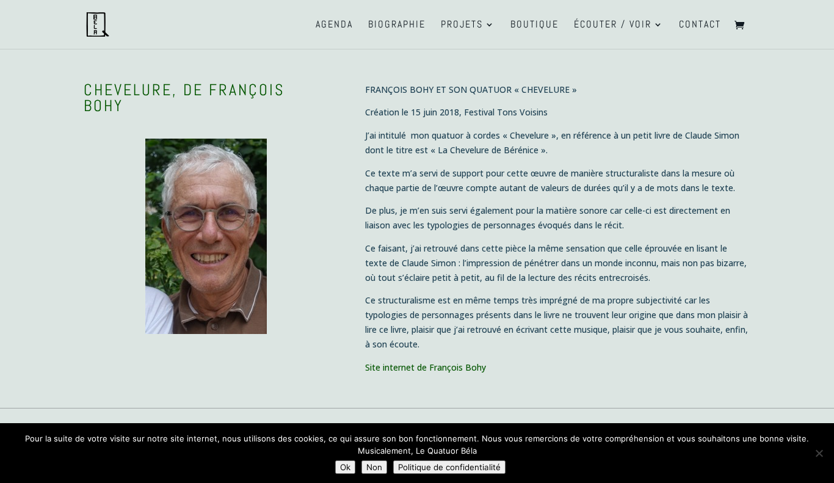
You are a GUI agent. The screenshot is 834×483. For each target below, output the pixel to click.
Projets (462, 25)
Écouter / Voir (612, 25)
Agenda (334, 25)
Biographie (397, 25)
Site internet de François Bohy (425, 367)
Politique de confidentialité (449, 467)
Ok (345, 467)
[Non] (819, 453)
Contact (700, 25)
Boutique (534, 25)
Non (374, 467)
